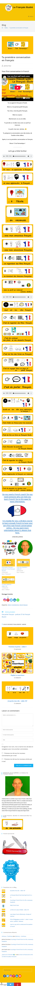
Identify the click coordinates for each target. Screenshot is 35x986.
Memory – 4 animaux (20, 936)
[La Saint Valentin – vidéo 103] (8, 580)
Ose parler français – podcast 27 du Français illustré (8, 568)
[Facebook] (4, 976)
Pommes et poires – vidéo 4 (17, 647)
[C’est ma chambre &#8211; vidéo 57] (23, 562)
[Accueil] (2, 28)
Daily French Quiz (14, 905)
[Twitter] (11, 598)
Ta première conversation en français (19, 28)
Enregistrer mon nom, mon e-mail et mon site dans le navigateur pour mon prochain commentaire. (17, 748)
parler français (23, 605)
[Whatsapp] (17, 598)
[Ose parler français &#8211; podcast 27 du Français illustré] (8, 562)
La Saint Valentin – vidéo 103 (7, 585)
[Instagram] (4, 598)
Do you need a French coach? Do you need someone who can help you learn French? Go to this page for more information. (17, 498)
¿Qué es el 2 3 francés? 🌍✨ (9, 954)
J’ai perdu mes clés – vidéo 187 (17, 701)
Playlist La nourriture (17, 675)
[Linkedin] (14, 598)
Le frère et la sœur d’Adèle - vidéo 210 (19, 910)
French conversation (13, 605)
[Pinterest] (13, 976)
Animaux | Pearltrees (7, 936)
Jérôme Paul (7, 66)
